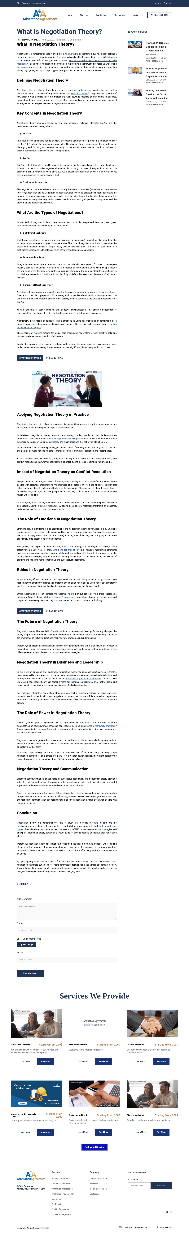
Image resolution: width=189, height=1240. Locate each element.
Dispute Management (61, 1214)
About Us (84, 15)
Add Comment (24, 899)
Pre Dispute (57, 1204)
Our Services (102, 15)
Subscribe (161, 1186)
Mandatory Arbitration (62, 1184)
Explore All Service (94, 1147)
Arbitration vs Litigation (62, 1189)
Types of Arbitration (98, 1178)
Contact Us (94, 1194)
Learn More (25, 1061)
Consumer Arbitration (79, 1115)
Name (20, 923)
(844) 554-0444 (161, 15)
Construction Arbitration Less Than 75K (25, 1115)
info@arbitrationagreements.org (33, 3)
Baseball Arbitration (61, 1178)
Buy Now (45, 1061)
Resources (120, 15)
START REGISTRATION (30, 358)
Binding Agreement (98, 1189)
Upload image (26, 945)
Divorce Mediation (135, 1115)
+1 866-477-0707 (54, 358)
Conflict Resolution (135, 1045)
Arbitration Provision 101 (63, 1194)
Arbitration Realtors (78, 1045)
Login (135, 15)
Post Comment (30, 973)
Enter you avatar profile (29, 938)
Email (20, 952)
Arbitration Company (20, 1045)
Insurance (56, 1199)
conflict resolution (49, 506)
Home (69, 15)
